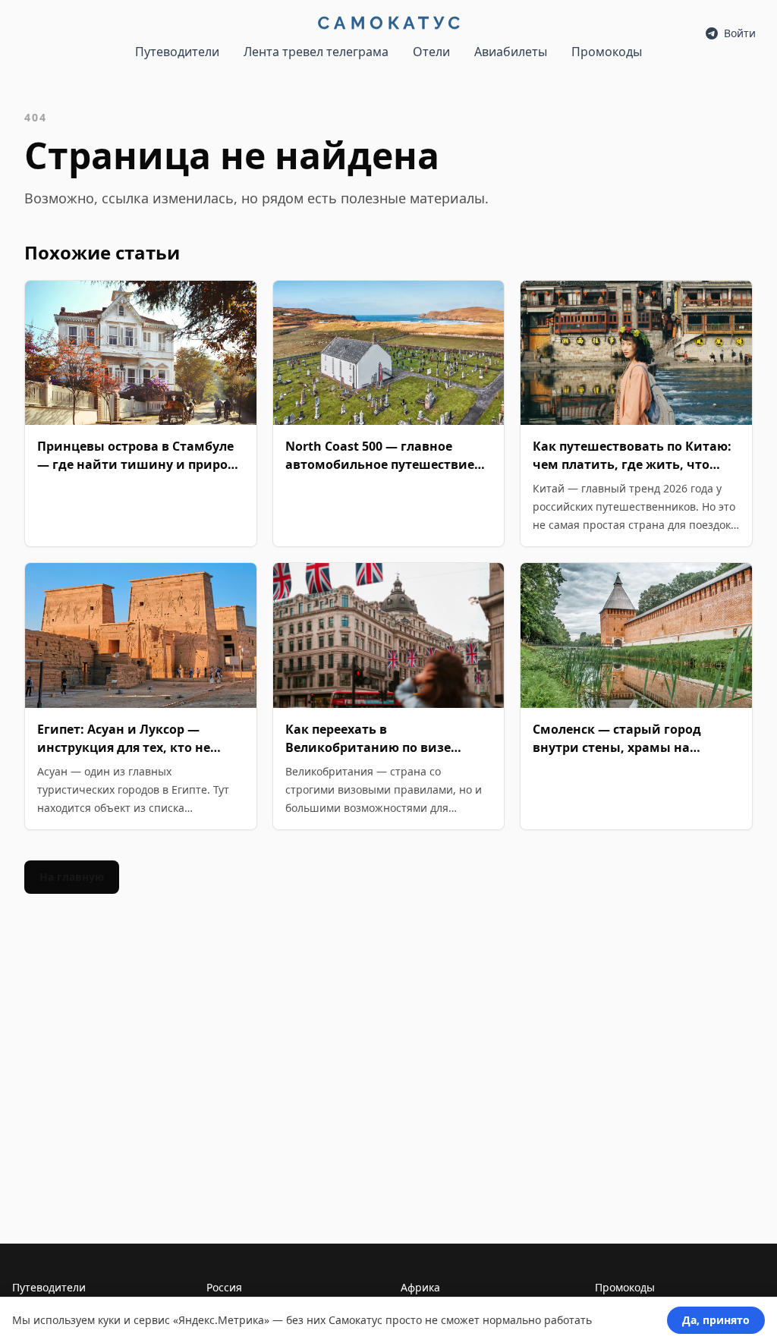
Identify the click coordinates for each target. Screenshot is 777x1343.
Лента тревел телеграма (316, 51)
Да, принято (716, 1320)
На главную (71, 877)
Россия (224, 1287)
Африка (420, 1287)
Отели (431, 51)
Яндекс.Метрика (221, 1320)
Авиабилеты (510, 51)
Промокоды (606, 51)
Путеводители (177, 51)
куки (109, 1320)
